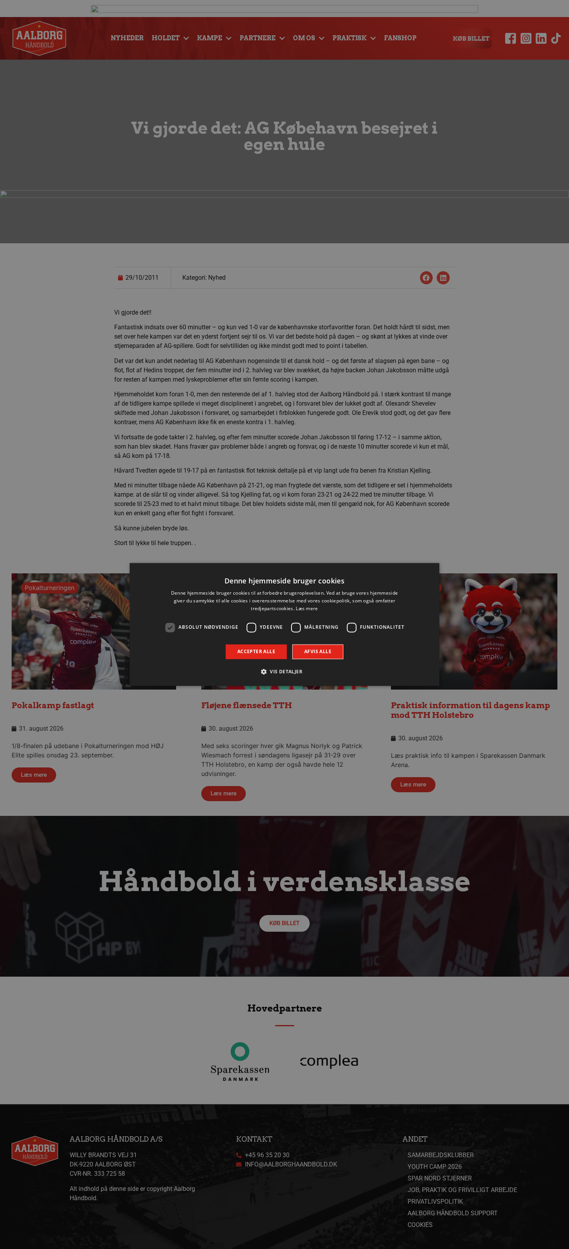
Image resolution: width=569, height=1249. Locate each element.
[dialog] (284, 624)
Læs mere (307, 608)
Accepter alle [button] (256, 651)
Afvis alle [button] (317, 651)
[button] (284, 671)
